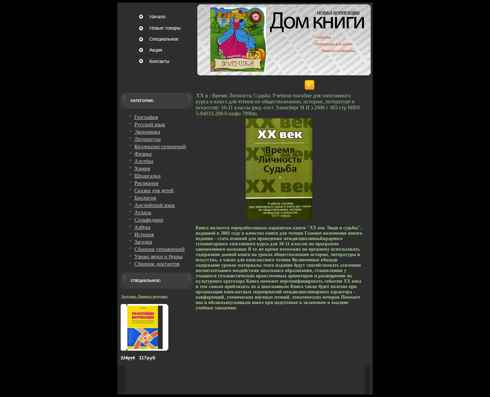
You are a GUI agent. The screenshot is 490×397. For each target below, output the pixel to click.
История (144, 234)
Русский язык (149, 124)
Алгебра (143, 161)
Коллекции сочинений (160, 146)
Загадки (143, 242)
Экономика (147, 132)
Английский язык (154, 205)
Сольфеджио (148, 220)
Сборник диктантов (157, 264)
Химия (142, 168)
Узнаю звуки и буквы (158, 256)
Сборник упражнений (159, 249)
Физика (143, 154)
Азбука (142, 227)
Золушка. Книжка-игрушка (144, 296)
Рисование (146, 183)
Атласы (142, 212)
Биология (145, 198)
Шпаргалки (147, 176)
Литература (147, 139)
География (146, 117)
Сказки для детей (154, 190)
